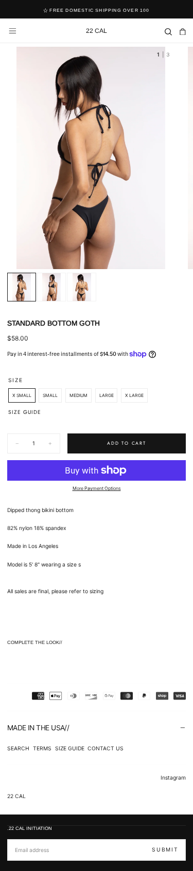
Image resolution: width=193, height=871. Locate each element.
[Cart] (182, 31)
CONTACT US (105, 748)
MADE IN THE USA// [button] (38, 728)
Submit (165, 849)
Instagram (173, 777)
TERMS (42, 748)
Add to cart (126, 443)
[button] (12, 31)
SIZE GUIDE (69, 748)
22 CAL (16, 796)
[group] (90, 158)
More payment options (97, 488)
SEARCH (18, 748)
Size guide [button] (24, 412)
